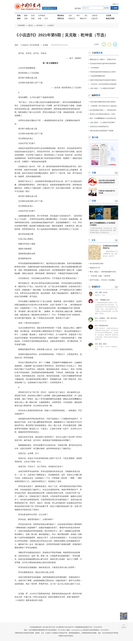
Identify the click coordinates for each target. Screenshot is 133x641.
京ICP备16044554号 (49, 627)
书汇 (86, 15)
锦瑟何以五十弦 (95, 267)
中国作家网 (21, 25)
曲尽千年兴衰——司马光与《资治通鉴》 (103, 280)
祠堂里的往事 (103, 325)
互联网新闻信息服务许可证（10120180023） (89, 627)
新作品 (94, 15)
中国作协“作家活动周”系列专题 (107, 192)
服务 (26, 15)
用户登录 (78, 8)
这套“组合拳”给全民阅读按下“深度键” (102, 130)
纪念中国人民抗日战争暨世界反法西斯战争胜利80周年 (107, 182)
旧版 (115, 4)
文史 (70, 15)
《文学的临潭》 (95, 68)
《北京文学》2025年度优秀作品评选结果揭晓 (104, 84)
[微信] (104, 44)
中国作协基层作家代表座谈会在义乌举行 (103, 72)
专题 (39, 18)
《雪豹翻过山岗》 (105, 300)
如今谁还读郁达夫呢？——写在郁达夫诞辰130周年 (104, 110)
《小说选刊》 (50, 25)
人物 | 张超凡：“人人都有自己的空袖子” (102, 88)
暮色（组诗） (103, 344)
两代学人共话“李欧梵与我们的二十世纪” (103, 114)
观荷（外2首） (103, 292)
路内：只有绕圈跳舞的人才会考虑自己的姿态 (104, 118)
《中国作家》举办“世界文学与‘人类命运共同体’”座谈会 (104, 106)
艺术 (46, 18)
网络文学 (83, 18)
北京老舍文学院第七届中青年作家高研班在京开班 (104, 63)
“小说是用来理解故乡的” (97, 76)
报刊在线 (39, 25)
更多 (116, 173)
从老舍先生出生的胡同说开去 (99, 126)
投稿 (32, 18)
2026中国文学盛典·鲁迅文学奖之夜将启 (102, 102)
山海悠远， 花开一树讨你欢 (108, 318)
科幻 (78, 15)
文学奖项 (41, 15)
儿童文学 (94, 18)
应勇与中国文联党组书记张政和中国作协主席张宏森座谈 (104, 80)
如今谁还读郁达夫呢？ (97, 263)
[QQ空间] (109, 44)
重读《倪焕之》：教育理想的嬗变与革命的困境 (104, 272)
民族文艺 (72, 18)
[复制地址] (115, 44)
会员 (32, 15)
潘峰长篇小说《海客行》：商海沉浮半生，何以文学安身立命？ (104, 59)
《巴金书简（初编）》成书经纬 (100, 276)
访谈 (26, 18)
